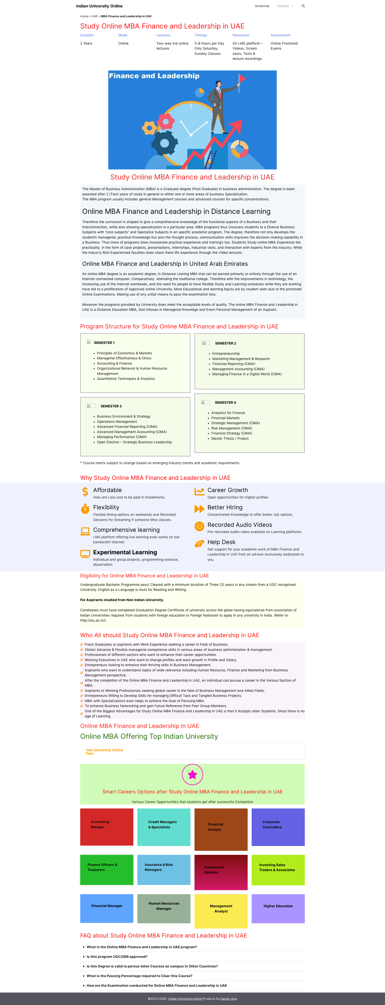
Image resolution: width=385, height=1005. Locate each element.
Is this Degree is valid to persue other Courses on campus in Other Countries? (152, 966)
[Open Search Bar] (303, 6)
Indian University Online (99, 6)
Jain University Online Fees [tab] (104, 751)
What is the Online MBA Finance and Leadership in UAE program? (142, 947)
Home (84, 16)
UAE (95, 16)
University (262, 6)
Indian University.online (185, 999)
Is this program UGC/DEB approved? (117, 957)
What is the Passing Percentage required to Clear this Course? (139, 976)
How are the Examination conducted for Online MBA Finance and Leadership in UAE (157, 986)
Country (283, 6)
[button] (192, 947)
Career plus (228, 999)
